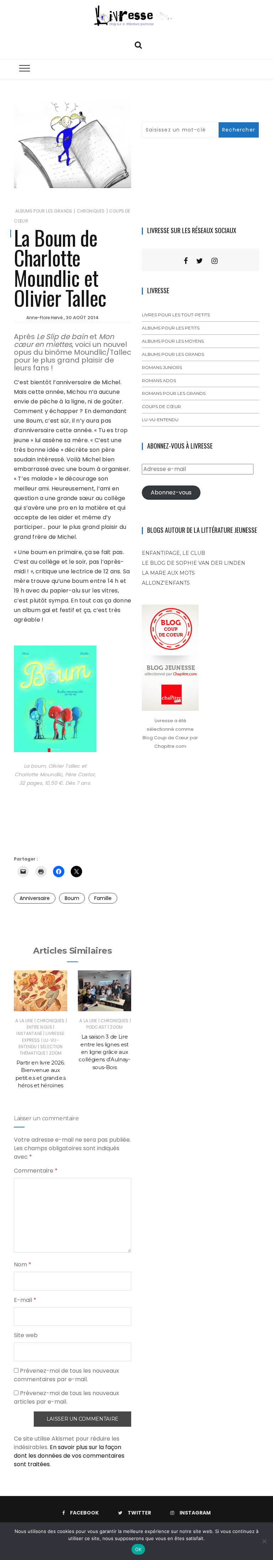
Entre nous (40, 1027)
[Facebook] (186, 261)
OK (138, 1549)
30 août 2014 (82, 317)
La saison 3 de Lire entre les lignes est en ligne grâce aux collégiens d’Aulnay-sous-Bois (104, 1051)
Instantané (29, 1033)
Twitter (139, 1512)
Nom (22, 1264)
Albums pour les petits (170, 328)
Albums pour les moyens (173, 341)
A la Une (24, 1021)
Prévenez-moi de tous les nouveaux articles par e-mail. (66, 1397)
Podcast (96, 1027)
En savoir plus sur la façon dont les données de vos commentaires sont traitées (69, 1455)
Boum (72, 898)
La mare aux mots (168, 573)
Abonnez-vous (171, 492)
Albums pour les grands (43, 211)
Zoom (55, 1053)
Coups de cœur (161, 406)
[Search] (138, 44)
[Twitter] (199, 261)
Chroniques (91, 211)
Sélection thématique (41, 1050)
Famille (103, 898)
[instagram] (215, 261)
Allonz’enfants (166, 583)
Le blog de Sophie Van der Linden (193, 563)
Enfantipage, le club (173, 553)
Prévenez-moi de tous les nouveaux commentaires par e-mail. (66, 1375)
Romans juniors (162, 367)
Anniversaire (35, 898)
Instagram (195, 1512)
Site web (26, 1335)
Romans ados (159, 380)
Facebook (84, 1512)
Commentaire (36, 1171)
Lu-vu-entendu (160, 419)
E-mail (25, 1300)
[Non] (264, 1541)
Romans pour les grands (173, 393)
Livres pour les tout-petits (176, 314)
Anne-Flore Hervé (44, 318)
